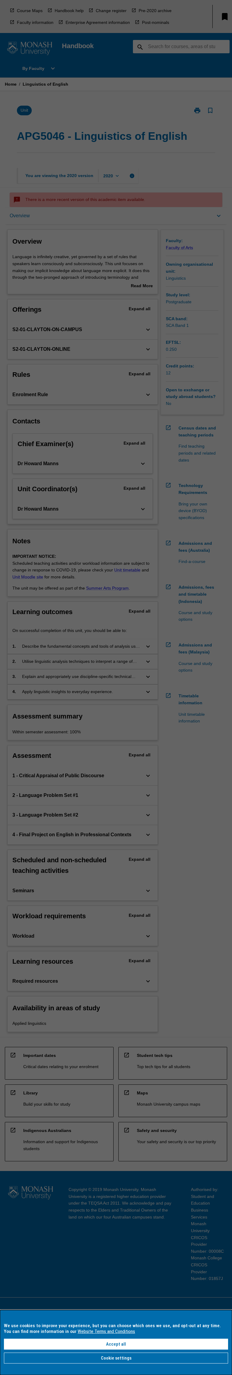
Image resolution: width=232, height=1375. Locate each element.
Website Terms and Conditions (106, 1331)
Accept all (116, 1344)
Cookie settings (116, 1358)
